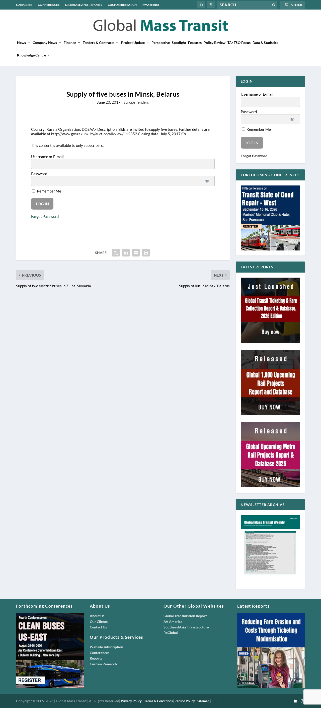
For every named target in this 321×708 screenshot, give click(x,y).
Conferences (99, 653)
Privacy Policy (131, 701)
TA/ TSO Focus (239, 43)
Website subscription (106, 647)
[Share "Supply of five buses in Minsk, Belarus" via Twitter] (116, 253)
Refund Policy (185, 701)
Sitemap (203, 701)
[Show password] (207, 181)
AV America (173, 621)
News (21, 43)
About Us (97, 616)
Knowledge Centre (31, 55)
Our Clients (99, 621)
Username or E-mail (47, 156)
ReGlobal (171, 632)
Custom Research (103, 664)
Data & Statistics (265, 43)
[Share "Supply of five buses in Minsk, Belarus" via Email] (136, 253)
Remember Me (48, 191)
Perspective (160, 43)
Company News (45, 43)
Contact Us (98, 627)
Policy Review (214, 43)
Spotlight (179, 43)
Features (195, 43)
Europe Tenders (136, 102)
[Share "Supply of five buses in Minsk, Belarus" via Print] (146, 253)
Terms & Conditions (158, 701)
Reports (96, 658)
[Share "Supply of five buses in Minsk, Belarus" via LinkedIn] (126, 253)
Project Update (133, 43)
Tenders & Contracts (98, 43)
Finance (70, 43)
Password (39, 173)
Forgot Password (45, 216)
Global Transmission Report (185, 616)
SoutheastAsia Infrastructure (186, 627)
